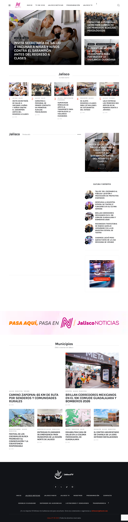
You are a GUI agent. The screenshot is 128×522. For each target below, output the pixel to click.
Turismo (26, 391)
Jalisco (17, 38)
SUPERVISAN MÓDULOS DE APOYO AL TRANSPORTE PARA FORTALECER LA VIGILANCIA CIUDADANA (101, 54)
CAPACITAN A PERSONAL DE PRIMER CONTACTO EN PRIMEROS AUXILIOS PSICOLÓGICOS (101, 26)
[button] (98, 168)
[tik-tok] (66, 486)
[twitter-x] (61, 486)
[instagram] (72, 486)
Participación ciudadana (105, 44)
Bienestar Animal (15, 429)
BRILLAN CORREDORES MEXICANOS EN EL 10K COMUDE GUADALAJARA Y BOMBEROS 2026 (91, 398)
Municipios (19, 391)
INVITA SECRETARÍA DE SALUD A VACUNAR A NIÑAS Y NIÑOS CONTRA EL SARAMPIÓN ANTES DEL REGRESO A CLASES (37, 50)
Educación (83, 98)
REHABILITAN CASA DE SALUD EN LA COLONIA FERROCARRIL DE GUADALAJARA (76, 436)
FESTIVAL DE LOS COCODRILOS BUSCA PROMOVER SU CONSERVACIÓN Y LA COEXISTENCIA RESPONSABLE (18, 440)
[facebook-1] (55, 486)
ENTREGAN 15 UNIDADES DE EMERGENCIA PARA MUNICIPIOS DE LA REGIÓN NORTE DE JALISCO (49, 436)
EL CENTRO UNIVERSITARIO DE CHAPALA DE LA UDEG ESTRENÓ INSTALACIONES (106, 434)
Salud (26, 38)
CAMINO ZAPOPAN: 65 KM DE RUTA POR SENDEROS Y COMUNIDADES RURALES (33, 398)
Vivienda (112, 98)
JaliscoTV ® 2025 (53, 518)
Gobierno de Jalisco (44, 429)
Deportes (69, 391)
